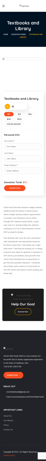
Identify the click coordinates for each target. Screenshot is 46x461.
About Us (8, 416)
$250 (19, 119)
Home (5, 34)
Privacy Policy (9, 455)
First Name (9, 141)
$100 (9, 119)
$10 (8, 114)
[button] (13, 375)
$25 (19, 114)
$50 (30, 114)
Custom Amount (14, 124)
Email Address (11, 165)
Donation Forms (18, 34)
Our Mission (8, 420)
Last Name (9, 153)
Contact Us (8, 429)
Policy (6, 425)
